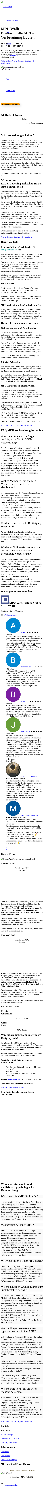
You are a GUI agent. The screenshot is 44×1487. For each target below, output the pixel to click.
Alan (23, 632)
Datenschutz (5, 1456)
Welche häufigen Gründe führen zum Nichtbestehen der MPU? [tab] (22, 1288)
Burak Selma (26, 667)
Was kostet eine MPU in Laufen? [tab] (19, 1196)
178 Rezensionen (10, 615)
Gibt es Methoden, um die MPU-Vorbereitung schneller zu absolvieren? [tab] (19, 484)
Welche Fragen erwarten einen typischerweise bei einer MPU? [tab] (18, 1330)
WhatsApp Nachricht (9, 1443)
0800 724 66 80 (14, 1079)
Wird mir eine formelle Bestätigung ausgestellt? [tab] (21, 525)
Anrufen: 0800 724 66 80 (10, 1439)
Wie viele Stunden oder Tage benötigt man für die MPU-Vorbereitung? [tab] (17, 439)
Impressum (5, 1452)
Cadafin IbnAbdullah (29, 776)
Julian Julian (25, 731)
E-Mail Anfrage (7, 1435)
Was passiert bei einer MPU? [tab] (17, 1224)
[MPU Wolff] (6, 7)
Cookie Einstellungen (9, 1460)
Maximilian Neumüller (29, 815)
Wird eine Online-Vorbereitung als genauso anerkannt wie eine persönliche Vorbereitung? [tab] (20, 550)
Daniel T (24, 701)
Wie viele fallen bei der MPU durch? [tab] (22, 1260)
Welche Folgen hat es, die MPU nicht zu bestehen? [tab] (19, 1390)
